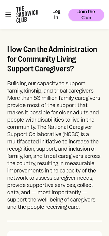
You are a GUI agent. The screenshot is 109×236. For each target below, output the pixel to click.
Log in (56, 15)
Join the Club (86, 15)
